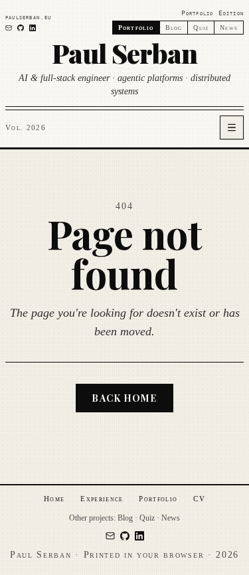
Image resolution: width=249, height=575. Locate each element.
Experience (101, 499)
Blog (174, 27)
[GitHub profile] (20, 28)
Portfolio (158, 499)
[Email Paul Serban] (8, 28)
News (229, 27)
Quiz (200, 27)
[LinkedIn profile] (32, 28)
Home (54, 499)
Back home (124, 398)
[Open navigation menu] (232, 127)
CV (199, 499)
